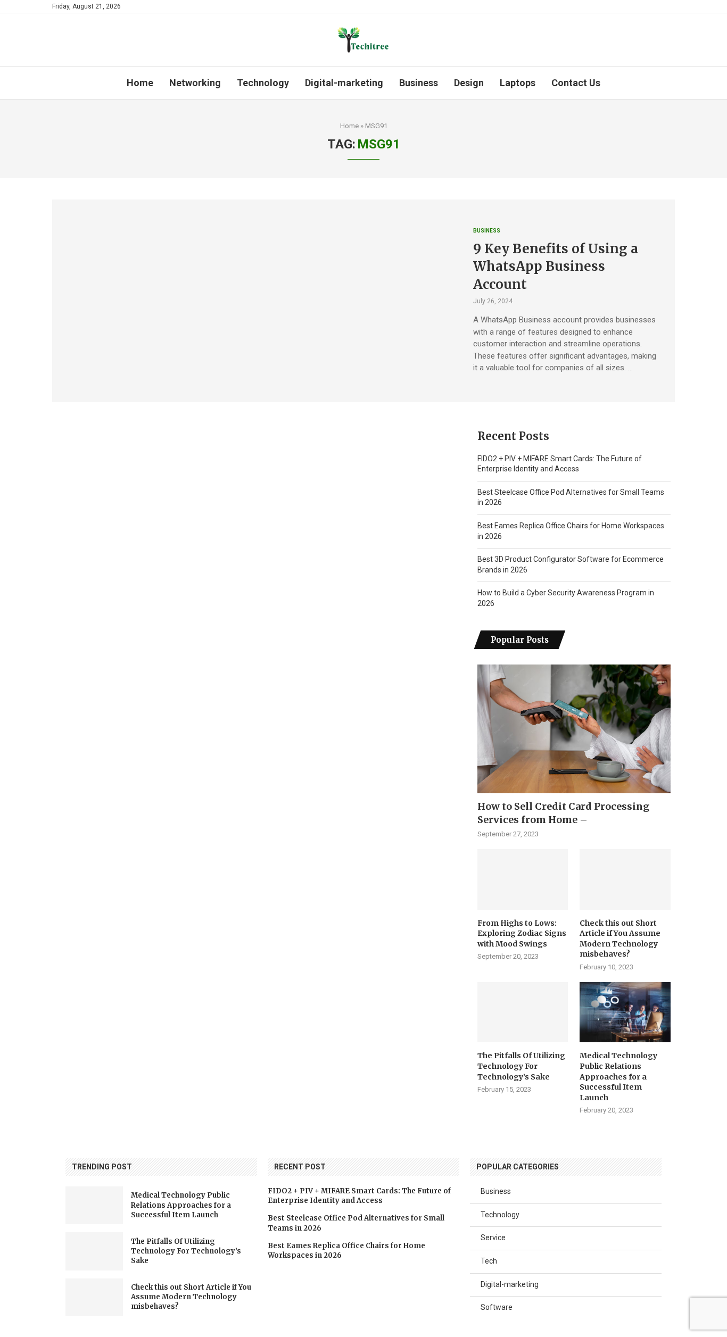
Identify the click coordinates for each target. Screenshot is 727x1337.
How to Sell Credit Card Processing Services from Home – (563, 813)
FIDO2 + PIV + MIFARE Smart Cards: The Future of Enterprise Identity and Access (359, 1195)
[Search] (669, 83)
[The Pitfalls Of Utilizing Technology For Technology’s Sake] (522, 1012)
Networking (195, 82)
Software (497, 1307)
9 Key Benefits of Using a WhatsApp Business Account (555, 266)
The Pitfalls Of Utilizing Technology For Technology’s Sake (521, 1066)
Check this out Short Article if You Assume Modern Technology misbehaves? (620, 938)
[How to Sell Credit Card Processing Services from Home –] (574, 729)
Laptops (517, 82)
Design (469, 82)
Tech (489, 1261)
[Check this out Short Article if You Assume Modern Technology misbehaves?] (625, 879)
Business (418, 82)
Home (140, 82)
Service (493, 1237)
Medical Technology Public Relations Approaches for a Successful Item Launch (618, 1076)
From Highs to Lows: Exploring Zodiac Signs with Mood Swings (521, 933)
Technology (263, 82)
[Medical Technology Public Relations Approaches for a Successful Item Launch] (625, 1012)
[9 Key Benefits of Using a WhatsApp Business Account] (254, 301)
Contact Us (575, 82)
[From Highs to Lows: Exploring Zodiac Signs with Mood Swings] (522, 879)
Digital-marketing (344, 82)
